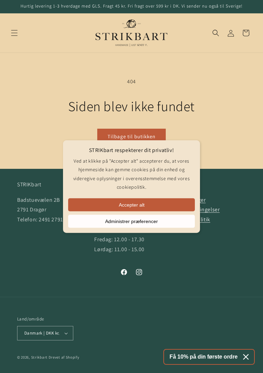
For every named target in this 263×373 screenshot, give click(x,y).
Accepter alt (132, 205)
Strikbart (39, 357)
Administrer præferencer (131, 221)
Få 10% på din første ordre (204, 357)
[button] (14, 32)
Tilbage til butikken (131, 136)
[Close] (246, 357)
